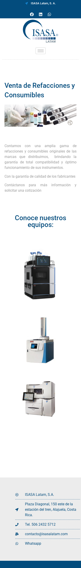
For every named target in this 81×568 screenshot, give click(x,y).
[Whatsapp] (49, 14)
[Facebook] (32, 14)
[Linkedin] (40, 14)
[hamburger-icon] (41, 51)
